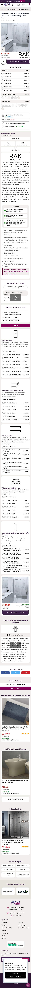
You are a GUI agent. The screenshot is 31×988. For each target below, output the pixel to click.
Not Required (6, 105)
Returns (4, 938)
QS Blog (4, 925)
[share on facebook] (5, 672)
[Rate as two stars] (18, 685)
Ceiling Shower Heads (8, 875)
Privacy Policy (22, 925)
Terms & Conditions (23, 928)
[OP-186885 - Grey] (15, 97)
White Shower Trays (22, 865)
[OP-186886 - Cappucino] (18, 97)
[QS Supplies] (7, 5)
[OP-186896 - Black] (22, 105)
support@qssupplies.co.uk (16, 913)
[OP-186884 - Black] (12, 97)
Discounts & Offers (7, 928)
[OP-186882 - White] (6, 97)
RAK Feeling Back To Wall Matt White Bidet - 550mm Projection (15, 781)
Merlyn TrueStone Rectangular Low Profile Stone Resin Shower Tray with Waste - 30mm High (15, 729)
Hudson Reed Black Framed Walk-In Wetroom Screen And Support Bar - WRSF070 (13, 842)
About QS (4, 922)
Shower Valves (8, 869)
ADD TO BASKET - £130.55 (18, 61)
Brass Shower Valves (23, 875)
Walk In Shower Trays (8, 865)
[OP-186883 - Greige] (9, 97)
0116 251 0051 (17, 916)
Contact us (5, 933)
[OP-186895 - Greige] (19, 105)
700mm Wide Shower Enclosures (11, 314)
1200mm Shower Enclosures (10, 320)
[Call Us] (18, 5)
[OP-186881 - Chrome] (2, 97)
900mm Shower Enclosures (10, 317)
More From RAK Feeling (15, 799)
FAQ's (3, 935)
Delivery (20, 922)
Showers (22, 869)
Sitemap (4, 930)
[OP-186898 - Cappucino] (2, 108)
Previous (3, 720)
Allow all (15, 973)
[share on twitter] (15, 672)
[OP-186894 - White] (16, 105)
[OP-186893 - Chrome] (13, 105)
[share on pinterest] (25, 672)
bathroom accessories (9, 201)
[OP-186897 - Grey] (25, 105)
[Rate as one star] (17, 685)
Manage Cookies (15, 977)
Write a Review (15, 688)
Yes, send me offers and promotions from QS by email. (15, 954)
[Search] (13, 5)
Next (28, 37)
